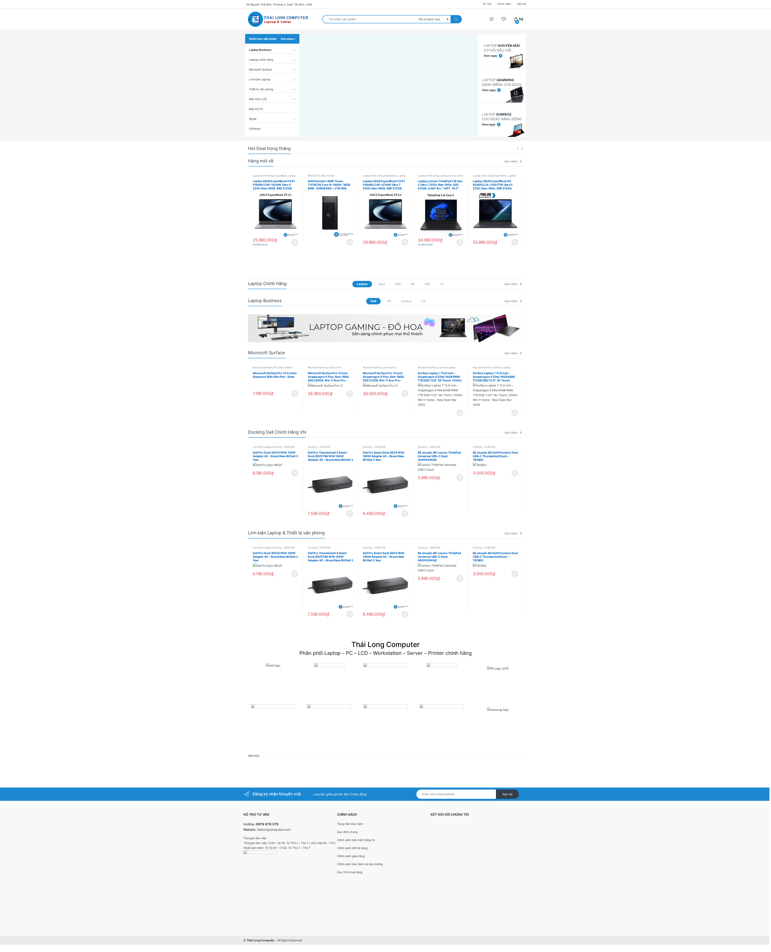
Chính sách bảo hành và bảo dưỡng (360, 864)
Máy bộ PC (256, 109)
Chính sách (504, 3)
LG (442, 284)
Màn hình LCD (258, 99)
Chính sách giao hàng (351, 856)
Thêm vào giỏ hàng (294, 242)
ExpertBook (280, 175)
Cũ (423, 301)
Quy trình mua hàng (349, 872)
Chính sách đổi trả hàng (352, 848)
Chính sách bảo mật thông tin (356, 840)
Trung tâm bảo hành (350, 824)
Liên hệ (521, 3)
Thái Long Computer (260, 940)
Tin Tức (487, 3)
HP (413, 284)
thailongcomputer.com (274, 830)
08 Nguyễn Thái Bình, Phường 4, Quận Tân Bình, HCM (279, 4)
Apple (252, 118)
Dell (398, 284)
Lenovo (362, 284)
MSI (427, 284)
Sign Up (507, 794)
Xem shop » (288, 38)
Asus (381, 284)
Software (255, 128)
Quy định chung (347, 832)
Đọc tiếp (349, 242)
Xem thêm (510, 161)
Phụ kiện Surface (282, 367)
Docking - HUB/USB (283, 446)
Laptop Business (260, 49)
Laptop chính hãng (261, 59)
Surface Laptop (447, 367)
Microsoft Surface (260, 69)
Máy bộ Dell (327, 175)
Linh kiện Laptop (259, 79)
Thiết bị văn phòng (261, 89)
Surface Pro (334, 367)
